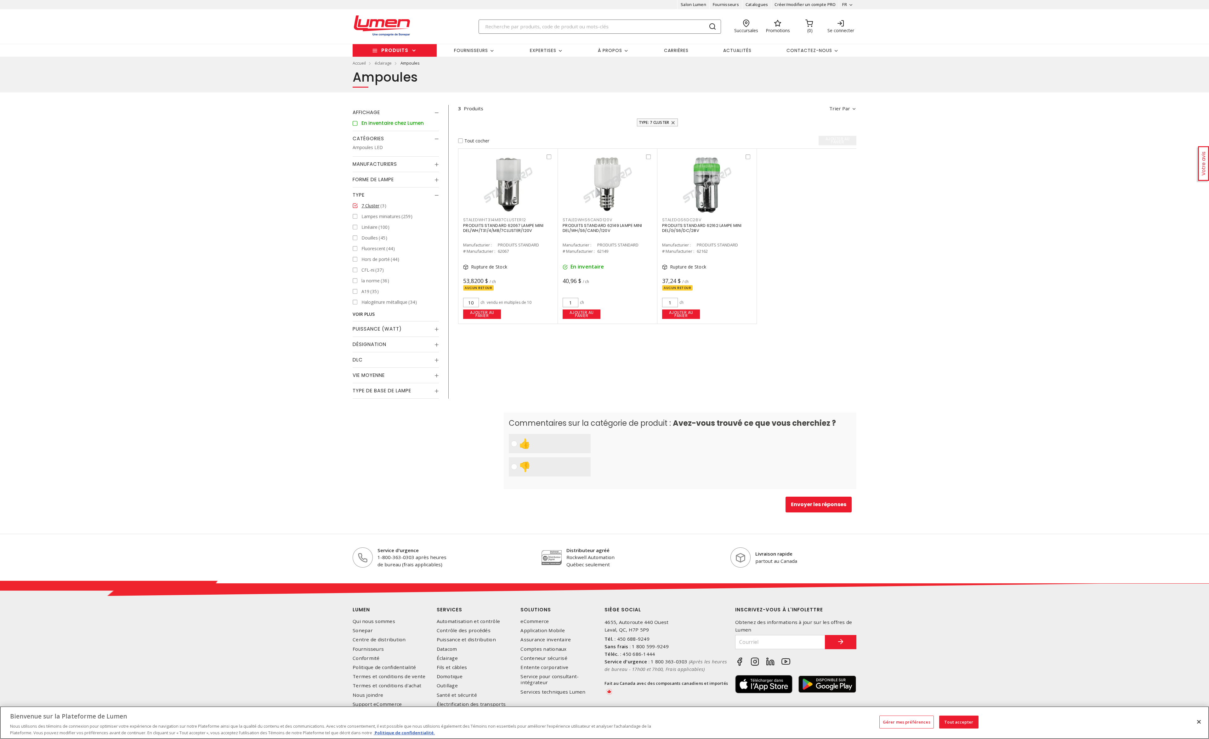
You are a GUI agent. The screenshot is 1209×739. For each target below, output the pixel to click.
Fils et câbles (452, 667)
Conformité (366, 658)
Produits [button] (394, 50)
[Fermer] (1199, 722)
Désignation (369, 344)
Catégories (368, 138)
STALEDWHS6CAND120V (587, 219)
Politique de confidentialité (384, 667)
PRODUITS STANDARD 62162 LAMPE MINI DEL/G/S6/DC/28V (702, 228)
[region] (604, 722)
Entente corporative (544, 667)
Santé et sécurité (457, 695)
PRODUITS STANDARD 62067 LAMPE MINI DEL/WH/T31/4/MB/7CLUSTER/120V (503, 228)
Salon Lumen (693, 4)
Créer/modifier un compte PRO (805, 4)
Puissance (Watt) (377, 329)
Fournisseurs (726, 4)
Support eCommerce (377, 704)
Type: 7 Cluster (654, 122)
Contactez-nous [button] (809, 50)
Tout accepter (958, 722)
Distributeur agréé (588, 550)
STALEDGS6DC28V (681, 219)
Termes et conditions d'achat (387, 686)
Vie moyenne (369, 375)
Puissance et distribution (466, 640)
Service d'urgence (398, 550)
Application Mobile (542, 630)
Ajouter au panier (482, 314)
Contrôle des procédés (464, 630)
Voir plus (364, 314)
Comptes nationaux (543, 649)
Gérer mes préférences (906, 722)
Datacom (447, 649)
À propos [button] (610, 50)
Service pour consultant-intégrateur (549, 679)
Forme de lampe (373, 179)
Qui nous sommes (374, 621)
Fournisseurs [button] (471, 50)
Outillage (447, 686)
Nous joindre (368, 695)
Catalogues (757, 4)
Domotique (450, 676)
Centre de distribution (379, 640)
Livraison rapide (773, 554)
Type (359, 195)
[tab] (396, 112)
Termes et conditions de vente (389, 676)
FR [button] (844, 4)
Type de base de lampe (382, 390)
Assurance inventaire (545, 640)
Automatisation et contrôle (468, 621)
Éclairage (447, 658)
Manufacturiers (375, 164)
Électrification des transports (471, 704)
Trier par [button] (839, 108)
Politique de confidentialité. (404, 732)
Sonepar (363, 630)
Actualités (737, 50)
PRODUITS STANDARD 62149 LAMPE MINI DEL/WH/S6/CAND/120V (602, 228)
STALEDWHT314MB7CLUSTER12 (494, 219)
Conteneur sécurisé (543, 658)
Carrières (676, 50)
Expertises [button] (543, 50)
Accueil (359, 63)
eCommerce (534, 621)
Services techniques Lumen (552, 692)
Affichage (366, 112)
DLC (358, 359)
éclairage (383, 63)
